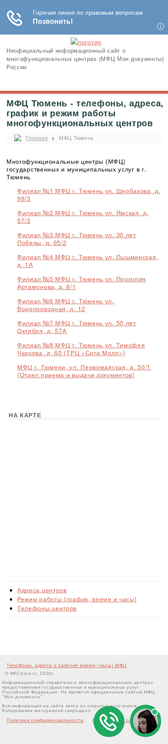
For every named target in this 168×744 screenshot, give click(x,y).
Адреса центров (42, 589)
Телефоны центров (47, 608)
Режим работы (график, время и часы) (77, 599)
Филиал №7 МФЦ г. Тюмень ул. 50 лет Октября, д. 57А (76, 326)
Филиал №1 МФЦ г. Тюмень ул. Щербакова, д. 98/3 (89, 194)
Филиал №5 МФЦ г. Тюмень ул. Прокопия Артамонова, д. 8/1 (81, 282)
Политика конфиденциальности (45, 719)
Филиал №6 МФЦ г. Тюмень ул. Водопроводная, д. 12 (65, 304)
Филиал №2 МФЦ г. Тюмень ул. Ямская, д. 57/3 (83, 216)
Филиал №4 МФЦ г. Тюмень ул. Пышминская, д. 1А (87, 260)
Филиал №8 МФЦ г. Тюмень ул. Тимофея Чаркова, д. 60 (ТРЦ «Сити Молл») (81, 348)
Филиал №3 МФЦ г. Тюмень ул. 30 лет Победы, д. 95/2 (76, 238)
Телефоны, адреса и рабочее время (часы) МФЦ (66, 664)
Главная (37, 137)
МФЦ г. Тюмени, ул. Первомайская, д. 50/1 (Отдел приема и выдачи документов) (84, 370)
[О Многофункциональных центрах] (86, 42)
